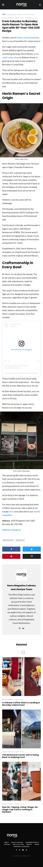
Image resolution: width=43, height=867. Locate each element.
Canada (16, 18)
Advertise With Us (32, 842)
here (11, 511)
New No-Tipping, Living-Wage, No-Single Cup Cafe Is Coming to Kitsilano (20, 809)
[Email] (32, 556)
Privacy (29, 844)
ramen (20, 540)
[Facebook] (16, 850)
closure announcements (28, 37)
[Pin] (11, 556)
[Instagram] (19, 850)
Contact (7, 844)
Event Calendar (17, 842)
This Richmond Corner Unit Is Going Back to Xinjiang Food (20, 756)
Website (6, 530)
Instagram (16, 530)
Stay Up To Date (18, 844)
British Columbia (7, 18)
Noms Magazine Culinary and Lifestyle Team (20, 14)
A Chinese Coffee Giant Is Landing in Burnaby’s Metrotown (21, 703)
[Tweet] (32, 549)
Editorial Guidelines (21, 846)
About (6, 842)
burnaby (9, 540)
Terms (37, 844)
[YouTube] (23, 850)
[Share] (11, 549)
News (21, 18)
